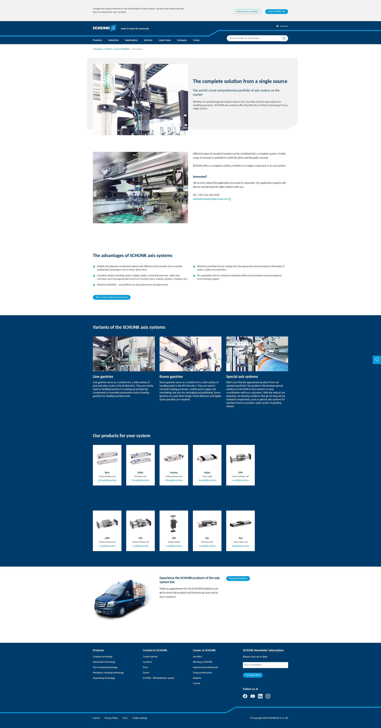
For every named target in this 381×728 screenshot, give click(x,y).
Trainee (196, 683)
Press (145, 667)
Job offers (197, 657)
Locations (147, 662)
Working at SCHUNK (202, 662)
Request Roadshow (238, 578)
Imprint (96, 718)
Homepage (97, 49)
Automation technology (104, 662)
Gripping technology (102, 657)
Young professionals (202, 673)
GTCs (125, 718)
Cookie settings (139, 718)
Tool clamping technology (105, 667)
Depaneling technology (104, 678)
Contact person (150, 657)
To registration (253, 675)
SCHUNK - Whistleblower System (158, 678)
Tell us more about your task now (112, 297)
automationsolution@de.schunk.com (210, 199)
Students (197, 678)
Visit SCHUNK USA (276, 11)
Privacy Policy (111, 718)
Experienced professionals (205, 667)
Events (146, 673)
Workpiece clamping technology (108, 673)
